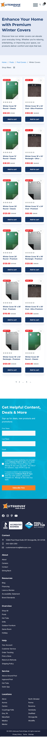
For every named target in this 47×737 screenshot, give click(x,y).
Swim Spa (6, 687)
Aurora (4, 702)
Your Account (7, 645)
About (4, 559)
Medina (5, 721)
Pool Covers (21, 62)
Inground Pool (7, 679)
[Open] (35, 4)
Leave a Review (8, 590)
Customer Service (9, 649)
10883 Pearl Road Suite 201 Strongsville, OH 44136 (25, 540)
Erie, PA (5, 713)
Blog (3, 583)
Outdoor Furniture (8, 625)
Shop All (5, 611)
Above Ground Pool (9, 676)
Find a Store (6, 656)
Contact (5, 567)
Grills (4, 622)
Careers (5, 563)
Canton (4, 706)
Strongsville (32, 717)
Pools (12, 62)
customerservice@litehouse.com (18, 547)
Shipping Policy (8, 664)
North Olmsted (33, 699)
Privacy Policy (17, 734)
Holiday (5, 633)
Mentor (4, 724)
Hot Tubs (5, 618)
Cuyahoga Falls (8, 710)
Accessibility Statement (11, 594)
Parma (30, 702)
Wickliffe (31, 721)
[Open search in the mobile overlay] (40, 4)
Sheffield (31, 713)
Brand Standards (8, 598)
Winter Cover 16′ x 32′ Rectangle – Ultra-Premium (34, 158)
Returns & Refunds (9, 660)
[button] (12, 119)
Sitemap (31, 734)
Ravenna (31, 706)
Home (4, 62)
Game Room (6, 629)
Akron (4, 699)
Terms (25, 734)
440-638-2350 (11, 544)
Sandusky (32, 710)
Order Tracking (7, 652)
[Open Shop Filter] (14, 67)
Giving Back (6, 571)
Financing (5, 586)
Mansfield (5, 717)
